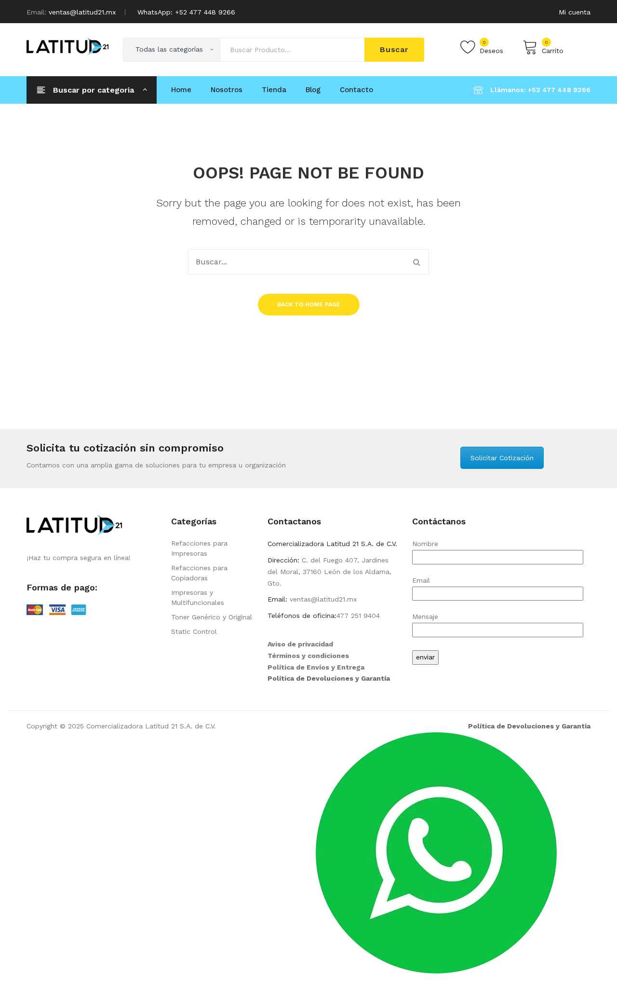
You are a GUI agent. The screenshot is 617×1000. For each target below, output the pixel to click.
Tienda (274, 89)
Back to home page (308, 304)
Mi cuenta (574, 12)
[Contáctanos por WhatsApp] (436, 852)
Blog (313, 89)
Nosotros (226, 89)
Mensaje (425, 616)
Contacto (356, 89)
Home (181, 89)
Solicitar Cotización (502, 458)
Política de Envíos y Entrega (316, 667)
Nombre (425, 544)
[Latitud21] (67, 46)
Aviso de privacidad (300, 644)
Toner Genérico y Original (211, 617)
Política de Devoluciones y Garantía (329, 678)
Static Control (194, 631)
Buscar (394, 49)
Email (421, 580)
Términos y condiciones (308, 655)
